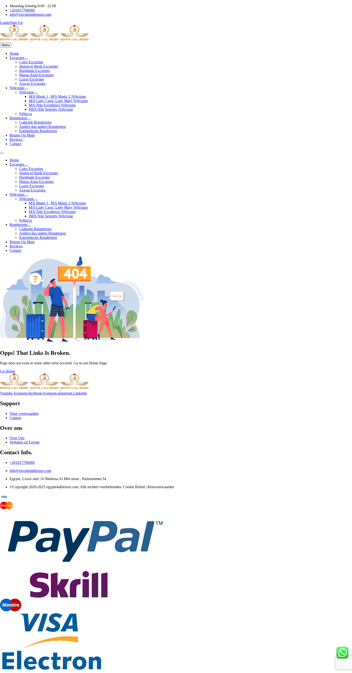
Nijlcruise (17, 88)
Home (14, 53)
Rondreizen (18, 118)
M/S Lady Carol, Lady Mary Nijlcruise (58, 101)
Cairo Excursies (31, 62)
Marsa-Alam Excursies (36, 75)
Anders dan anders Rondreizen (42, 127)
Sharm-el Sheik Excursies (38, 66)
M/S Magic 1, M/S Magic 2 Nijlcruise (57, 96)
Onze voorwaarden (24, 413)
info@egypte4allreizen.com (30, 471)
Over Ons (17, 438)
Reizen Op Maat (22, 135)
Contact (15, 144)
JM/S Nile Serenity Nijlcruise (51, 109)
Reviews (16, 139)
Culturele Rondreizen (35, 122)
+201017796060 (22, 462)
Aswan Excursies (32, 84)
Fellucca (25, 114)
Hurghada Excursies (34, 71)
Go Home (7, 371)
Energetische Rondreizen (38, 131)
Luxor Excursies (31, 79)
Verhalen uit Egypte (25, 442)
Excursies (17, 58)
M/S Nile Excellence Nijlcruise (52, 105)
